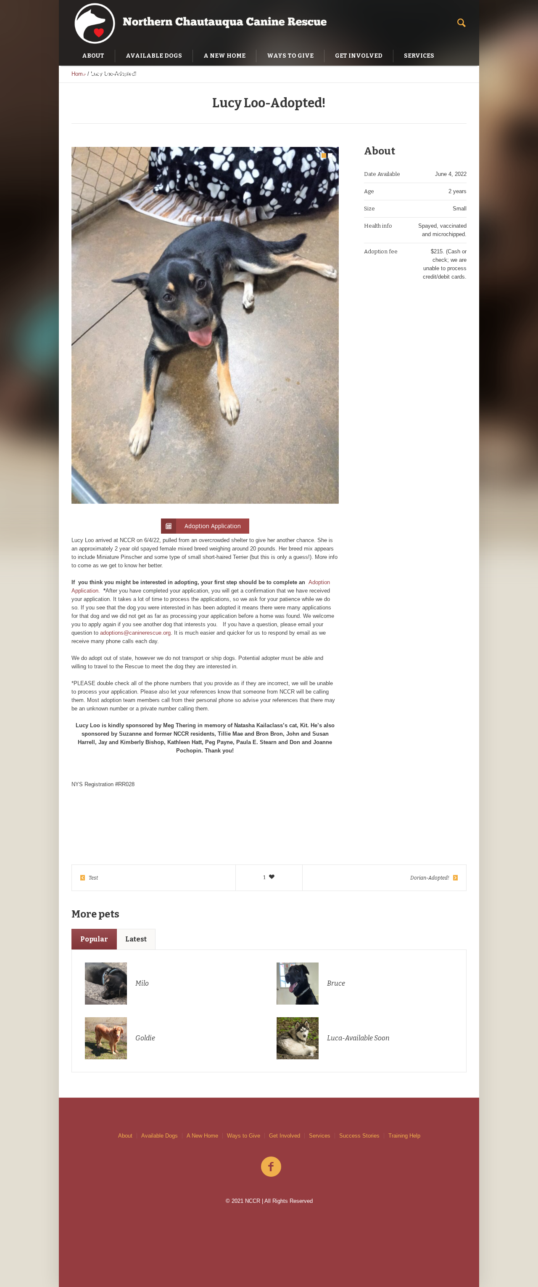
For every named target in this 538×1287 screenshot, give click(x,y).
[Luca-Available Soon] (298, 1037)
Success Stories (359, 1135)
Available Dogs (159, 1135)
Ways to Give (243, 1135)
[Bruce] (298, 983)
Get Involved (284, 1135)
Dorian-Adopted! (429, 878)
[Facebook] (271, 1167)
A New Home (202, 1135)
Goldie (145, 1038)
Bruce (336, 983)
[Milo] (106, 983)
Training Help (404, 1135)
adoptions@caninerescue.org (135, 633)
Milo (142, 983)
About (125, 1135)
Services (319, 1135)
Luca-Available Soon (358, 1038)
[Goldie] (106, 1037)
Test (93, 878)
